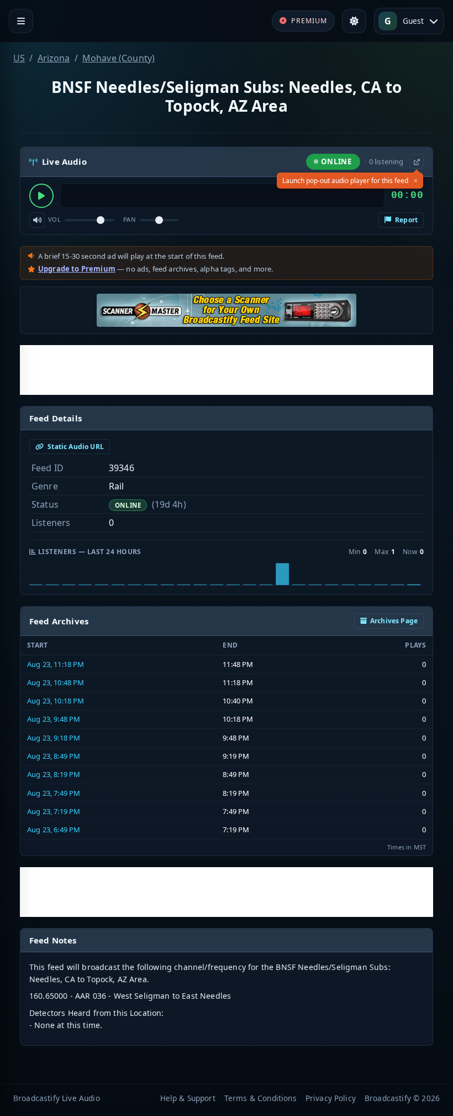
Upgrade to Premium (76, 269)
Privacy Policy (330, 1098)
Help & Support (187, 1098)
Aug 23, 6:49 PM (53, 830)
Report (405, 220)
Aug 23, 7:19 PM (53, 811)
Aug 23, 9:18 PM (53, 738)
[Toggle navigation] (21, 21)
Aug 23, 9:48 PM (53, 719)
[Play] (41, 196)
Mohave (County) (118, 58)
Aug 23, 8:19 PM (53, 774)
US (19, 58)
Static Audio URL (75, 446)
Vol (54, 219)
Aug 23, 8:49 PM (53, 756)
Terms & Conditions (260, 1098)
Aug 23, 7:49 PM (53, 793)
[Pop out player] (416, 161)
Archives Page (394, 620)
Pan (129, 219)
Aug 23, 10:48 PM (56, 682)
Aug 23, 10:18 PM (56, 701)
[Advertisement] (226, 370)
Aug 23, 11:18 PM (56, 664)
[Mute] (37, 220)
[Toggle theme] (354, 21)
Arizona (54, 58)
